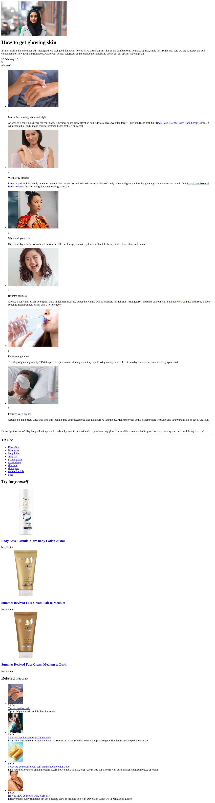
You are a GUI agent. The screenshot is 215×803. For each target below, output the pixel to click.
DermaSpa (13, 447)
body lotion (14, 453)
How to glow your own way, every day (29, 795)
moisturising (14, 462)
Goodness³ (13, 450)
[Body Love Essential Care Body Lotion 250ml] (25, 535)
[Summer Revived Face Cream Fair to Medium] (25, 596)
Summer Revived (176, 301)
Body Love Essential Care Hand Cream (177, 122)
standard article (16, 471)
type (10, 474)
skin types (13, 468)
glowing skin (15, 459)
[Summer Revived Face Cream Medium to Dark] (25, 658)
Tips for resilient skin (19, 708)
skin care (12, 465)
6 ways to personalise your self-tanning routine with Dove (38, 766)
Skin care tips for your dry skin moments (29, 737)
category (12, 456)
